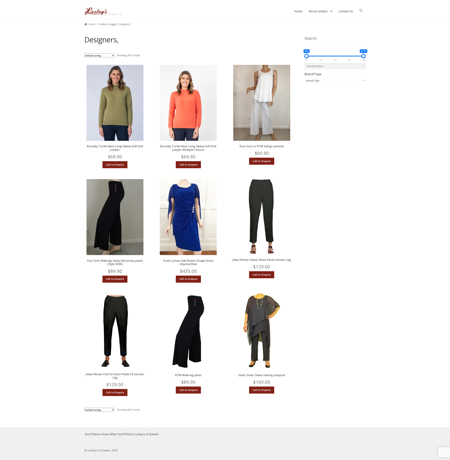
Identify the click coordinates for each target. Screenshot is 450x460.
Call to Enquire (115, 164)
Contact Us (346, 11)
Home (298, 11)
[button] (361, 12)
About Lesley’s (318, 11)
